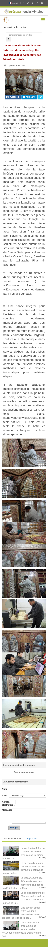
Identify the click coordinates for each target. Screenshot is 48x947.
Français (15, 3)
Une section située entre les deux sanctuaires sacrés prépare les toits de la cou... (21, 912)
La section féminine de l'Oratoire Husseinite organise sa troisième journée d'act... (23, 853)
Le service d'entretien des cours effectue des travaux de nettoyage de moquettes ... (23, 868)
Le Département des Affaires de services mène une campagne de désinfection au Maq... (22, 883)
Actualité (21, 27)
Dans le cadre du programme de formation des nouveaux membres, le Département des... (21, 929)
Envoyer (14, 827)
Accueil (8, 27)
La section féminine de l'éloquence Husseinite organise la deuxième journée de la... (23, 897)
